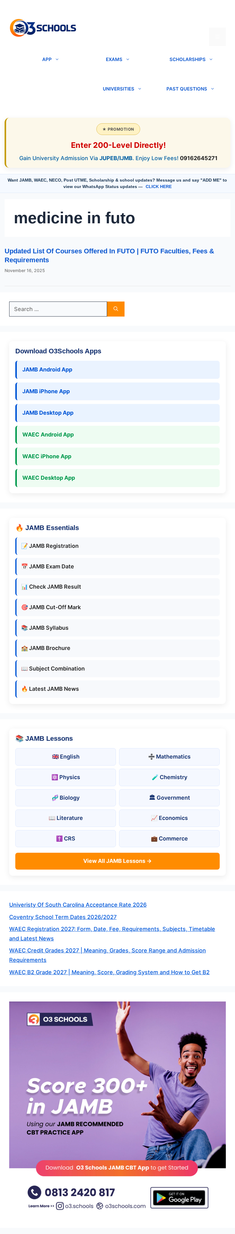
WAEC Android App (48, 434)
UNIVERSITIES (118, 89)
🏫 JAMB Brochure (45, 648)
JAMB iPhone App (46, 391)
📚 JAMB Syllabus (45, 628)
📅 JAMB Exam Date (47, 566)
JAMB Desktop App (47, 412)
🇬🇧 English (66, 756)
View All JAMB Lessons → (117, 861)
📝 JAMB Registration (50, 546)
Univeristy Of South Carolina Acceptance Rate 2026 (78, 904)
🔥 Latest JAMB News (50, 689)
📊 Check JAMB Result (51, 586)
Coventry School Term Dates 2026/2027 (63, 917)
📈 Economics (169, 818)
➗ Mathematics (169, 756)
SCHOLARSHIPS (188, 59)
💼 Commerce (169, 838)
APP (47, 59)
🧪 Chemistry (169, 777)
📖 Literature (66, 818)
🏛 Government (169, 797)
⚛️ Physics (65, 777)
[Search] (116, 309)
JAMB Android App (47, 369)
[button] (217, 18)
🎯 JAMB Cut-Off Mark (51, 607)
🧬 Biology (66, 797)
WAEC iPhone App (46, 456)
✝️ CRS (65, 838)
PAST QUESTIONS (186, 89)
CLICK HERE (159, 186)
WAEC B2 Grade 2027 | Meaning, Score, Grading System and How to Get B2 (109, 972)
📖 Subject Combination (53, 668)
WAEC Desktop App (48, 478)
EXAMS (114, 59)
